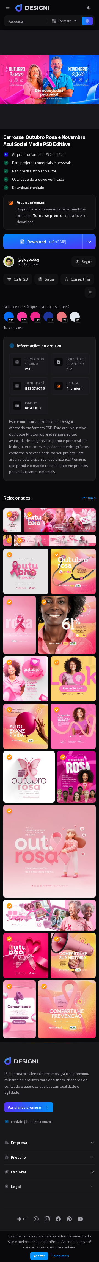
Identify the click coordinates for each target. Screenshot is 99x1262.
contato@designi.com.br (31, 1121)
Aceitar (39, 1256)
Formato (65, 21)
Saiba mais (60, 1256)
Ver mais (88, 498)
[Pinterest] (69, 1219)
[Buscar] (87, 21)
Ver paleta (16, 327)
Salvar (49, 279)
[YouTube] (80, 1219)
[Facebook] (58, 1219)
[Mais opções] (89, 241)
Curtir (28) (21, 279)
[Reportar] (90, 292)
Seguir (87, 261)
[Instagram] (47, 1219)
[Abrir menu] (7, 7)
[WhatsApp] (36, 1219)
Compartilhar (80, 279)
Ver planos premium (24, 1107)
